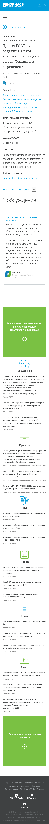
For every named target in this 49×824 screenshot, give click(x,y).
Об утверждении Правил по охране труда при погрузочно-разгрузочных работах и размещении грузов (23, 405)
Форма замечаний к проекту (17, 189)
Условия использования (19, 786)
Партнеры (36, 786)
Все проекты (17, 27)
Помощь (40, 789)
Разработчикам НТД (14, 789)
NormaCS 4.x (29, 789)
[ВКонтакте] (34, 189)
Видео (24, 667)
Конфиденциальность (34, 783)
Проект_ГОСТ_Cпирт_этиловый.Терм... (22, 178)
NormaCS (16, 272)
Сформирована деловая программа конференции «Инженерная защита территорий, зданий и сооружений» (24, 570)
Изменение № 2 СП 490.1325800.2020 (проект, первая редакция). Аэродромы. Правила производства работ (22, 474)
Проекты (24, 445)
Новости (24, 561)
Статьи (25, 616)
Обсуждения (24, 371)
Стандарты (8, 36)
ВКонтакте (31, 798)
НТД (24, 508)
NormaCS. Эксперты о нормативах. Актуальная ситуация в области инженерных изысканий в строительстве (22, 687)
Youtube (24, 807)
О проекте (9, 783)
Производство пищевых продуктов (20, 40)
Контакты (19, 783)
